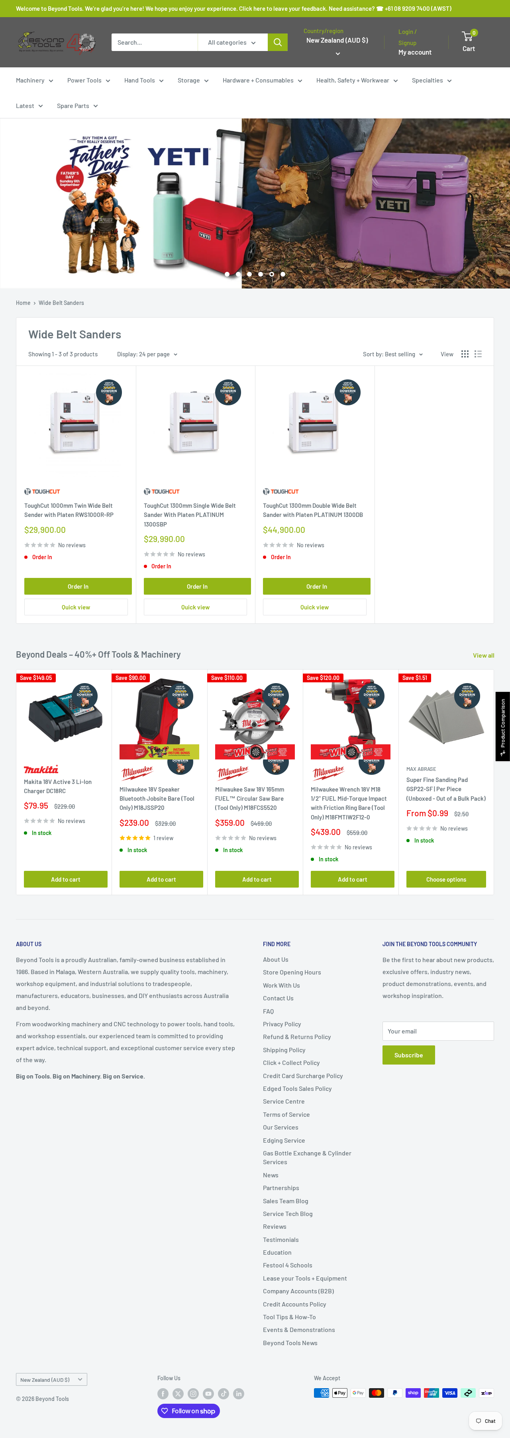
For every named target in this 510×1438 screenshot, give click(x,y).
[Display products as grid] (465, 354)
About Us (275, 959)
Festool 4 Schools (287, 1265)
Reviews (274, 1226)
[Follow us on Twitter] (178, 1393)
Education (277, 1252)
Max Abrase (421, 769)
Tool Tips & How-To (289, 1316)
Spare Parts (73, 105)
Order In (78, 586)
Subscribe (408, 1055)
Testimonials (281, 1239)
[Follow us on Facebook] (163, 1393)
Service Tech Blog (288, 1213)
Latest (25, 105)
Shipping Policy (284, 1049)
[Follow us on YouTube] (208, 1393)
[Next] (494, 782)
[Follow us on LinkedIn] (238, 1393)
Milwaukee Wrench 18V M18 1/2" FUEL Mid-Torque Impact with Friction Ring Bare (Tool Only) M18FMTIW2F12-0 (349, 803)
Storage (189, 80)
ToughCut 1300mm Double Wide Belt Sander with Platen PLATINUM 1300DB (313, 510)
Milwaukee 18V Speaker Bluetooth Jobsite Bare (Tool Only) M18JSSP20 (157, 798)
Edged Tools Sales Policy (297, 1088)
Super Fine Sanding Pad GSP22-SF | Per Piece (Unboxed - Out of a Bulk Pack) (446, 789)
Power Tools (84, 80)
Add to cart (65, 878)
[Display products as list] (478, 354)
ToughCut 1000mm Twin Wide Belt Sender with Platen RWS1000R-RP (69, 510)
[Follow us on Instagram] (193, 1393)
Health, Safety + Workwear (352, 80)
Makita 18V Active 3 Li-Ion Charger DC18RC (58, 786)
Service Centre (284, 1101)
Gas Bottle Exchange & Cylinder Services (307, 1157)
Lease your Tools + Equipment (305, 1278)
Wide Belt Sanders (61, 302)
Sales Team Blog (285, 1200)
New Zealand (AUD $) (44, 1379)
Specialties (427, 80)
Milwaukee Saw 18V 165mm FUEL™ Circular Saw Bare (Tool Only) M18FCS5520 (249, 798)
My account (415, 52)
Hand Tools (139, 80)
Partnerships (281, 1187)
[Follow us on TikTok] (223, 1393)
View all (484, 655)
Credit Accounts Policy (294, 1304)
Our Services (280, 1127)
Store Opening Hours (292, 972)
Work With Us (281, 985)
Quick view (76, 607)
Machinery (30, 80)
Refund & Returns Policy (297, 1036)
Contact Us (278, 998)
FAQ (268, 1011)
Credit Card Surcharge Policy (303, 1075)
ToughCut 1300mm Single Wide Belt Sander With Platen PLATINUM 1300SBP (190, 515)
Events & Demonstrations (299, 1329)
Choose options (446, 878)
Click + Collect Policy (291, 1062)
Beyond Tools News (290, 1342)
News (271, 1175)
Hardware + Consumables (258, 80)
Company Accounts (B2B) (298, 1291)
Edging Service (284, 1140)
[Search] (278, 42)
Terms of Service (286, 1114)
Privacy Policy (282, 1023)
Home (23, 302)
